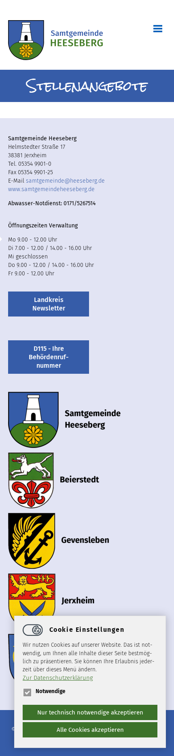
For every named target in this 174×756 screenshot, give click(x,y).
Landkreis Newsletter (48, 304)
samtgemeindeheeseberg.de (65, 180)
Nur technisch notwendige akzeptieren (90, 712)
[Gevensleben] (58, 540)
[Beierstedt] (53, 480)
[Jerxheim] (51, 601)
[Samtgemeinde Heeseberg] (55, 41)
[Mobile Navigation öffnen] (154, 28)
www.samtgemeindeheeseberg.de (51, 189)
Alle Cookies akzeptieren (90, 729)
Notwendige (50, 691)
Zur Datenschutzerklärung (58, 677)
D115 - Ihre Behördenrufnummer (48, 357)
